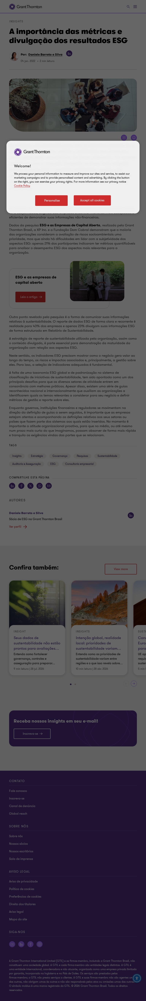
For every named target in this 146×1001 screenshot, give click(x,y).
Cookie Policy (22, 186)
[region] (73, 177)
